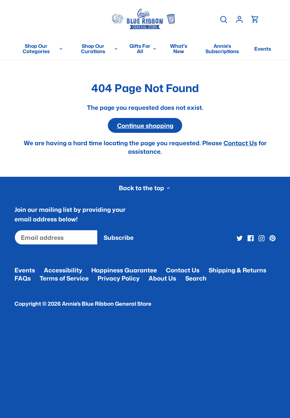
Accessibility (63, 270)
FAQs (22, 278)
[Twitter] (240, 237)
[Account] (239, 19)
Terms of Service (64, 278)
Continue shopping (145, 125)
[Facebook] (251, 237)
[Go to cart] (255, 19)
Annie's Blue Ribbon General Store (106, 303)
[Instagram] (262, 237)
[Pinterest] (272, 237)
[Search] (224, 19)
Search (196, 278)
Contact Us (240, 143)
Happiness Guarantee (124, 270)
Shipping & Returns (237, 270)
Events (24, 270)
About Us (162, 278)
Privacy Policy (119, 278)
